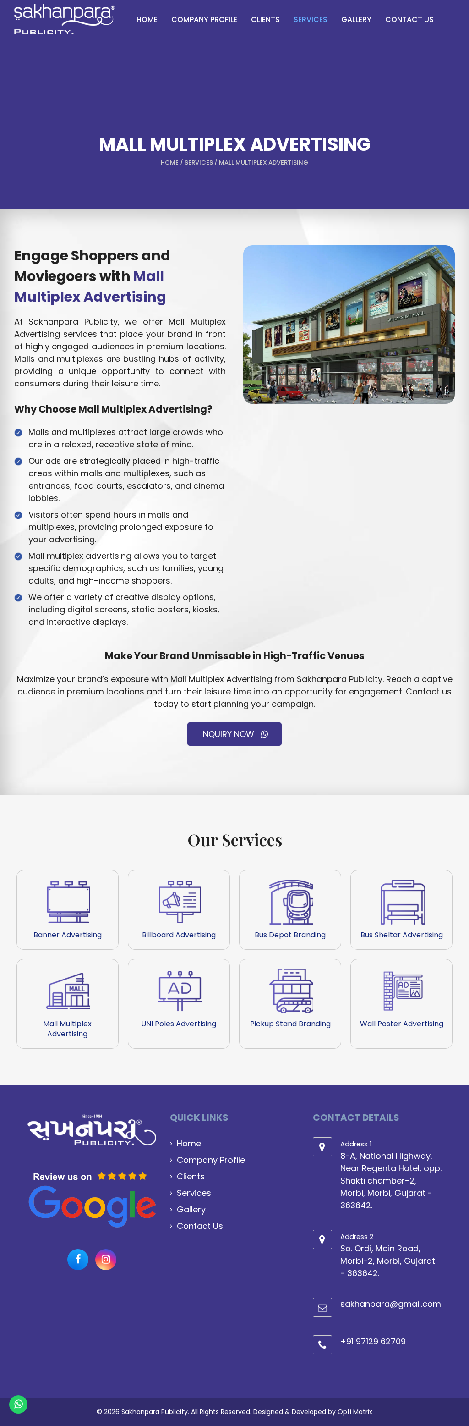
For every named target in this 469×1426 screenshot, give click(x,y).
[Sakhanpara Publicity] (64, 19)
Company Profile (211, 1160)
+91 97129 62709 (373, 1341)
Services (199, 162)
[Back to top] (451, 1394)
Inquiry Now (228, 734)
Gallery (191, 1209)
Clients (191, 1176)
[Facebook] (77, 1259)
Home (170, 162)
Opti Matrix (355, 1411)
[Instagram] (105, 1259)
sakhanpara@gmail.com (390, 1304)
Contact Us (200, 1226)
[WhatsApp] (18, 1407)
